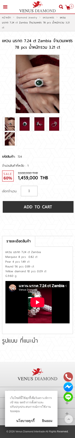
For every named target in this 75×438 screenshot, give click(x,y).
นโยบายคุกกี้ (25, 421)
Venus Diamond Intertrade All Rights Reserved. (42, 431)
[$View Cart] (68, 7)
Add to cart (38, 207)
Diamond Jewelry (27, 17)
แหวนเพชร (48, 17)
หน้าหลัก (6, 17)
